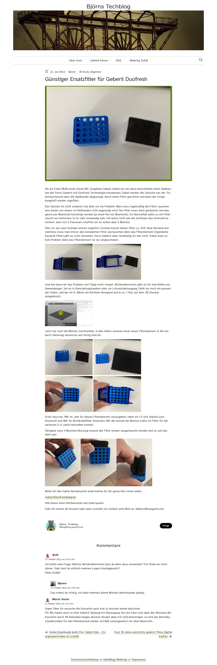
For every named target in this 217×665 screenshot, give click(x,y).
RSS (118, 60)
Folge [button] (166, 526)
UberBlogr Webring (115, 659)
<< (100, 659)
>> (129, 659)
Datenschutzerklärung (84, 659)
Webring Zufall (139, 60)
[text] (47, 72)
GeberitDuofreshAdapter (60, 497)
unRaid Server (99, 60)
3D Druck (84, 72)
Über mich (75, 60)
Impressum (139, 659)
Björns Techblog (108, 6)
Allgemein (95, 72)
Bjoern (72, 72)
